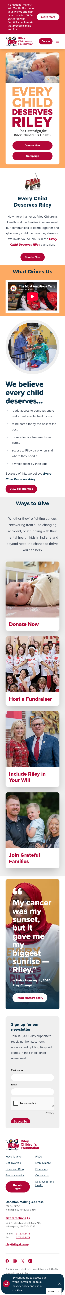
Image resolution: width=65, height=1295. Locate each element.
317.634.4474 (23, 1233)
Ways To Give (13, 1156)
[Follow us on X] (22, 1261)
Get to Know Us (15, 1175)
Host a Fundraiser (30, 699)
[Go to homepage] (19, 41)
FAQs (38, 1156)
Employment (43, 1163)
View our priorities (21, 489)
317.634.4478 (23, 1237)
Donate (46, 41)
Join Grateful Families (24, 858)
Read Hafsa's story (30, 998)
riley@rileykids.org (17, 1244)
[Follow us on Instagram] (15, 1261)
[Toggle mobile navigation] (57, 41)
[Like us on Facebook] (7, 1261)
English (50, 1291)
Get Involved (13, 1163)
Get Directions (16, 1218)
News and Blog (15, 1169)
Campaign (32, 156)
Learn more (48, 17)
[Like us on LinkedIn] (30, 1261)
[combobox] (54, 1291)
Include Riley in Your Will (27, 777)
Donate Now (33, 145)
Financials (41, 1169)
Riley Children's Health (44, 1183)
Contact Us (42, 1175)
